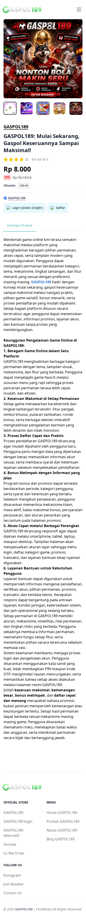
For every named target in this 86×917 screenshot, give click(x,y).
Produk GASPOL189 (63, 821)
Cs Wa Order (14, 853)
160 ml (24, 185)
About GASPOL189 (62, 830)
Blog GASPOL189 (61, 839)
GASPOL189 (16, 127)
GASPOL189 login (18, 821)
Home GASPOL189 (62, 812)
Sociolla (10, 844)
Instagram (12, 875)
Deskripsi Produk (19, 225)
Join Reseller (14, 884)
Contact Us (13, 893)
